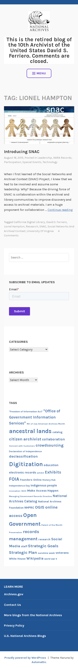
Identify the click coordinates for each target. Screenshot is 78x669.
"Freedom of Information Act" (26, 411)
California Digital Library (29, 222)
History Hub (49, 479)
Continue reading (60, 210)
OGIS (39, 507)
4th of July (32, 423)
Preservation (15, 532)
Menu (41, 73)
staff (24, 546)
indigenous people (44, 485)
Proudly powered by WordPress (25, 657)
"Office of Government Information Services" (34, 417)
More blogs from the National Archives (33, 615)
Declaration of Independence (25, 451)
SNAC (42, 226)
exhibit (40, 473)
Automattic (39, 662)
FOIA (14, 479)
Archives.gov (13, 594)
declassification (23, 456)
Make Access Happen (42, 490)
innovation (14, 491)
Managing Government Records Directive (30, 496)
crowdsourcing (50, 445)
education (51, 465)
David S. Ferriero (56, 222)
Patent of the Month (51, 525)
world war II (50, 558)
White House (17, 558)
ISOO (23, 491)
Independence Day (19, 485)
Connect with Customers (22, 446)
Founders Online (31, 479)
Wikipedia (34, 558)
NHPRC (29, 507)
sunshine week (46, 553)
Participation (12, 162)
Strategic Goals (43, 545)
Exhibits (53, 472)
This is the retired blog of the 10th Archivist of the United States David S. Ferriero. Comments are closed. (39, 50)
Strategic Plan (23, 552)
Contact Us (12, 605)
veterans (62, 553)
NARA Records (62, 157)
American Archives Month (51, 423)
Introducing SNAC (21, 151)
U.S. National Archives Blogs (25, 636)
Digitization (26, 464)
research (32, 226)
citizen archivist (25, 439)
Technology (50, 162)
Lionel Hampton (14, 226)
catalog (57, 432)
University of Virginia (40, 231)
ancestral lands (30, 431)
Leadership (45, 157)
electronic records (22, 472)
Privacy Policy (14, 625)
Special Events (31, 162)
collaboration (53, 439)
